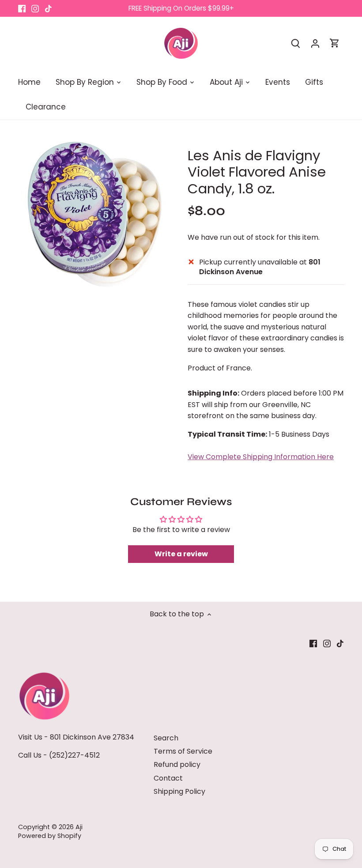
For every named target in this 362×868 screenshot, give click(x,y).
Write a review (181, 554)
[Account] (315, 43)
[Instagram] (35, 8)
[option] (94, 213)
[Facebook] (22, 8)
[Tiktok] (48, 8)
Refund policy (177, 764)
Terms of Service (183, 751)
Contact (168, 778)
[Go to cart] (334, 43)
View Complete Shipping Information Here (261, 457)
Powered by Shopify (49, 835)
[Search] (295, 43)
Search (166, 738)
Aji (79, 827)
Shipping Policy (179, 791)
